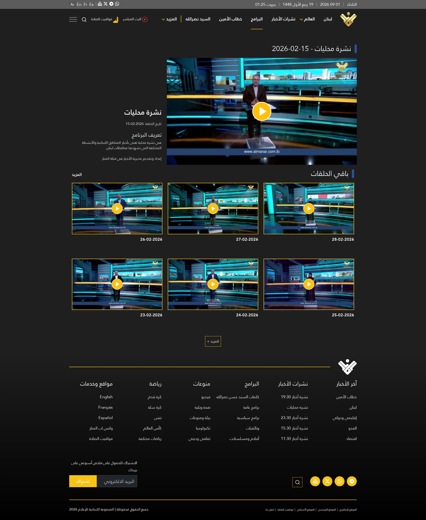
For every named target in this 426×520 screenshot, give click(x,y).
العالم (309, 19)
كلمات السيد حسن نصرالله (238, 396)
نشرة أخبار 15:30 (294, 428)
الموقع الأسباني (306, 509)
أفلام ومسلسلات (244, 438)
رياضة (156, 383)
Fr (85, 4)
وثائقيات (252, 428)
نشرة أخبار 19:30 (294, 396)
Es (91, 4)
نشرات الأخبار (283, 19)
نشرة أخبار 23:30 (294, 417)
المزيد (171, 19)
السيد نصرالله (198, 19)
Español (106, 417)
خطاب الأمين (230, 19)
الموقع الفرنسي (327, 509)
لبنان (328, 19)
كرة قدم (155, 396)
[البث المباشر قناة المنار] (315, 482)
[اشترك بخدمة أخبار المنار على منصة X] (327, 482)
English (106, 396)
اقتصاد (351, 438)
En (79, 4)
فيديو (205, 396)
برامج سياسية (248, 417)
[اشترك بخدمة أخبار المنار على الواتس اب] (339, 482)
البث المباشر (132, 19)
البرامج (257, 19)
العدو (352, 428)
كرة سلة (155, 407)
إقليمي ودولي (345, 417)
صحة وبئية (202, 407)
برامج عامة (251, 407)
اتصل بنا (270, 509)
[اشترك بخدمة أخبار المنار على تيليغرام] (352, 482)
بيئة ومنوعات (200, 417)
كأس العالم (152, 428)
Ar (72, 4)
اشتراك (83, 481)
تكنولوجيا (203, 428)
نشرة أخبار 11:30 (294, 438)
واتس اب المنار (101, 428)
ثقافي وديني (199, 438)
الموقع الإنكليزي (348, 509)
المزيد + (213, 341)
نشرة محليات (297, 407)
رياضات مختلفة (150, 438)
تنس (158, 417)
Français (105, 407)
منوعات (201, 383)
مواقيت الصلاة (101, 19)
